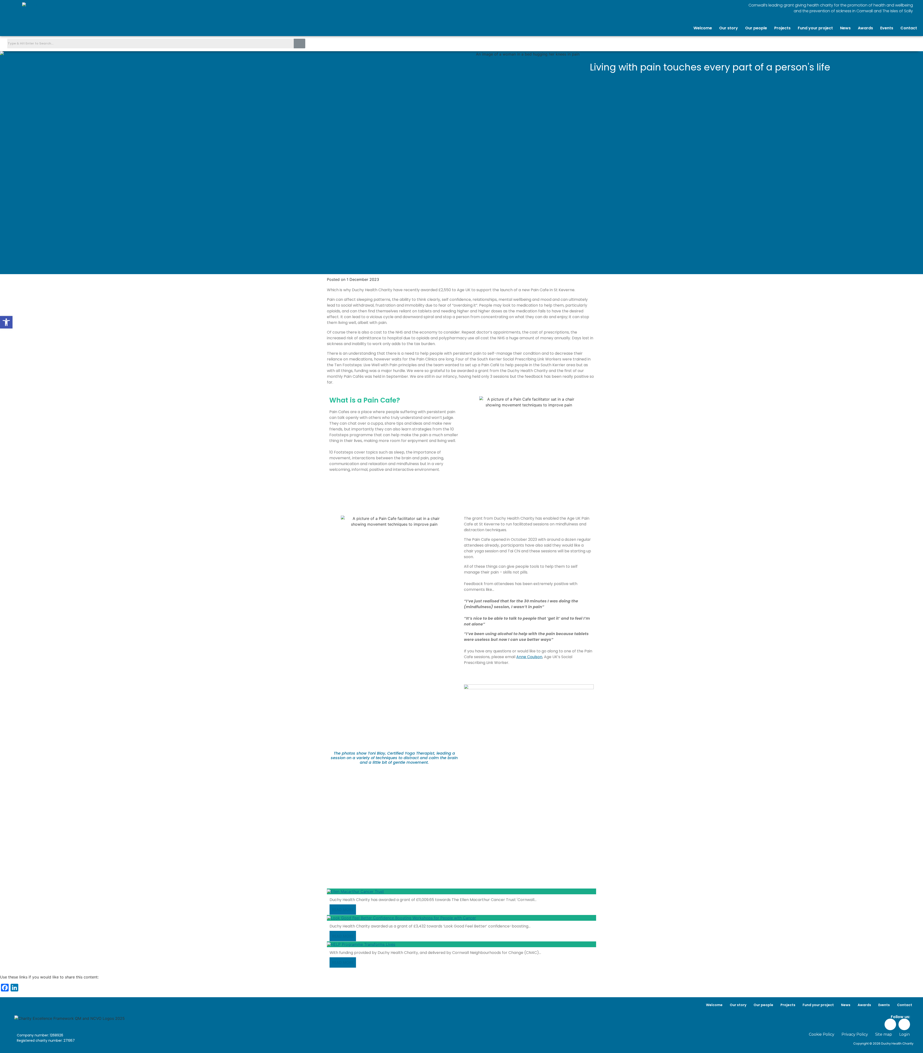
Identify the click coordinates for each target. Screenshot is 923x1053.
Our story (728, 28)
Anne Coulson (529, 657)
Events (886, 28)
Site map (883, 1034)
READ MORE (343, 909)
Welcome (702, 28)
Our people (756, 28)
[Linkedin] (915, 43)
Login (904, 1034)
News (845, 28)
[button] (6, 322)
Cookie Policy (821, 1034)
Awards (865, 28)
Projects (782, 28)
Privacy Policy (855, 1034)
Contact (908, 28)
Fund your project (815, 28)
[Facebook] (903, 43)
